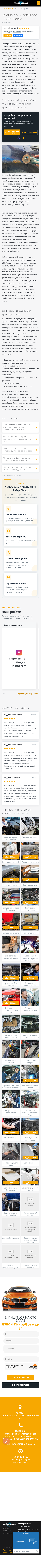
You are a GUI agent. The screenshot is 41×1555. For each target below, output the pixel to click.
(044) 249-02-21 (28, 1436)
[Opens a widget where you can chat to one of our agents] (26, 1542)
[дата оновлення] (2, 22)
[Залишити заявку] (38, 3)
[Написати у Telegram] (23, 138)
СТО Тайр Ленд (7, 9)
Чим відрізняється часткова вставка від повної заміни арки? (18, 449)
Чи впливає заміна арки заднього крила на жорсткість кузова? (17, 439)
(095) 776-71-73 (28, 1434)
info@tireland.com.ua (24, 1444)
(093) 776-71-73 (12, 1436)
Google (8, 35)
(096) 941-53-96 (12, 1434)
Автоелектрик (24, 1526)
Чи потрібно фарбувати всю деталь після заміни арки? (16, 459)
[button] (20, 1377)
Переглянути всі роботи (27, 694)
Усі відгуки (17, 31)
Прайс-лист (7, 1550)
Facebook (19, 35)
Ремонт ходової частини (28, 1529)
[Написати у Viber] (18, 138)
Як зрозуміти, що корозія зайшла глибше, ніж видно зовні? (18, 468)
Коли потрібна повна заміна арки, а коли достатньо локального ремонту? (16, 427)
